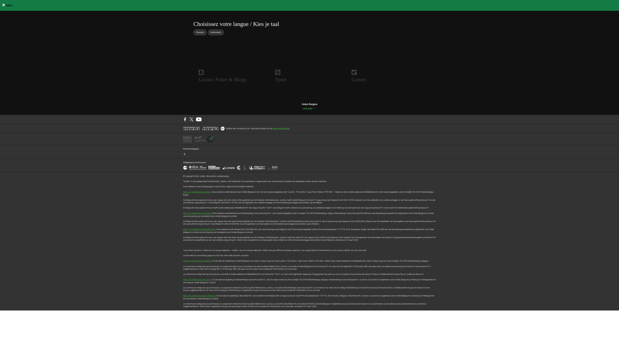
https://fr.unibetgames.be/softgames (199, 296)
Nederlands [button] (216, 32)
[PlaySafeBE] (200, 139)
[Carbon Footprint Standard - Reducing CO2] (238, 168)
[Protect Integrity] (257, 168)
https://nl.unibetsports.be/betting (197, 192)
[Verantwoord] (191, 128)
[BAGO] (272, 168)
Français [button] (200, 32)
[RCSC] (184, 154)
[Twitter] (191, 119)
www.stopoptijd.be (281, 128)
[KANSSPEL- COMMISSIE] (187, 139)
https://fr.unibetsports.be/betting (197, 261)
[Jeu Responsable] (210, 128)
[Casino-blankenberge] (244, 168)
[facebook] (185, 119)
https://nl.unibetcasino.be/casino (197, 213)
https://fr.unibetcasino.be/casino (197, 280)
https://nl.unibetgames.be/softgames (199, 229)
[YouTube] (199, 119)
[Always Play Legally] (211, 139)
